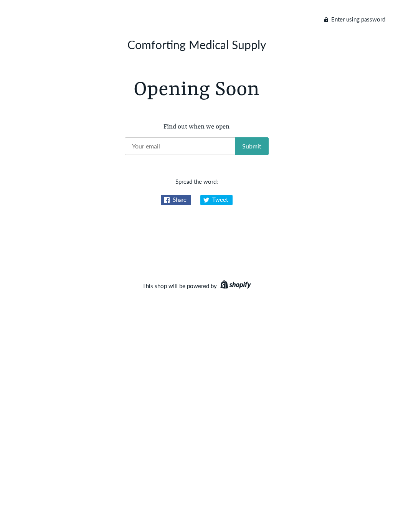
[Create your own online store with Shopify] (234, 285)
